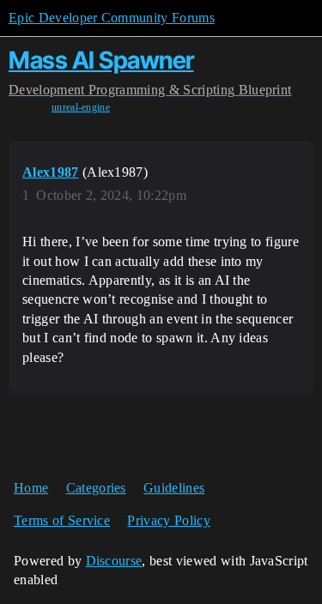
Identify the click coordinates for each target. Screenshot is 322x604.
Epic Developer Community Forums (112, 17)
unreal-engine (81, 107)
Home (31, 487)
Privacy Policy (168, 520)
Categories (96, 487)
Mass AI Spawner (101, 60)
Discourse (114, 560)
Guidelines (173, 487)
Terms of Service (62, 520)
